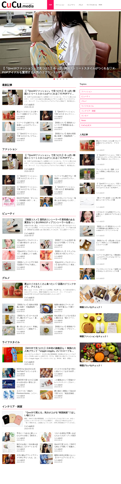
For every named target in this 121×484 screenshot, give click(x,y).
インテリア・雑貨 (12, 406)
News (83, 120)
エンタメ (84, 115)
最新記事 (7, 85)
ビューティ (8, 213)
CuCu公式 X (86, 125)
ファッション (9, 149)
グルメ (6, 278)
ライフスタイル (11, 342)
